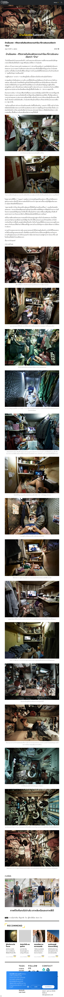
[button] (61, 2)
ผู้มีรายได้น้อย (32, 917)
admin (15, 49)
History (21, 971)
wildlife (21, 990)
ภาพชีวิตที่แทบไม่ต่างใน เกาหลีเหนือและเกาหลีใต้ (32, 910)
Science (21, 969)
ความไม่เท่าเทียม (13, 917)
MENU (56, 2)
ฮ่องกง (38, 917)
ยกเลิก (35, 987)
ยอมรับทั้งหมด (48, 987)
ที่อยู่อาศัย (22, 917)
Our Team (22, 992)
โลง (41, 917)
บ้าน (26, 917)
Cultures (9, 957)
